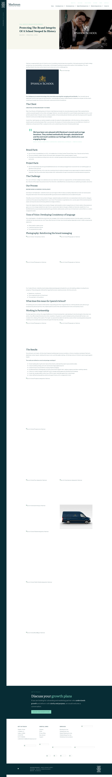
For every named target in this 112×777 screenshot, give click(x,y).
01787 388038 (21, 737)
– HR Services (35, 770)
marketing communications (32, 319)
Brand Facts (31, 149)
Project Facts (32, 162)
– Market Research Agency (41, 767)
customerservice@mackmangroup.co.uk (27, 738)
